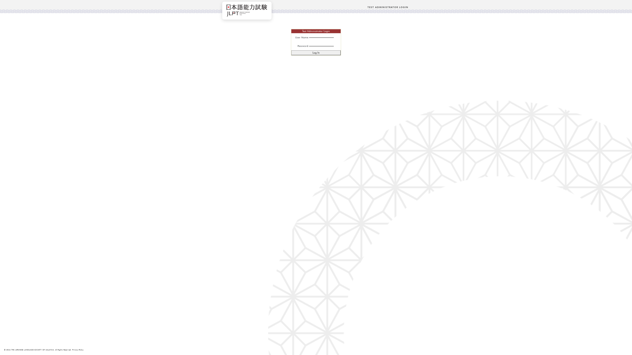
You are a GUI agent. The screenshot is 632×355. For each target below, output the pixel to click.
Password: (303, 46)
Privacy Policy (77, 350)
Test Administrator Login (388, 7)
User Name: (302, 37)
